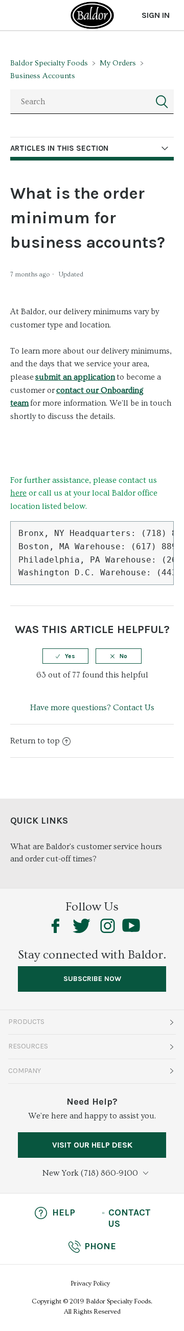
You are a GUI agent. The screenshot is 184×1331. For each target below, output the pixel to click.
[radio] (65, 656)
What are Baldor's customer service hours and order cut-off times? (86, 852)
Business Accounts (42, 76)
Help (63, 1212)
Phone (100, 1246)
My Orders (118, 63)
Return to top (35, 740)
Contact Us (129, 1218)
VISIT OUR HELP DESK (92, 1145)
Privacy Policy (90, 1283)
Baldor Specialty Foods (49, 63)
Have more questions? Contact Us (92, 707)
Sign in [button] (156, 15)
